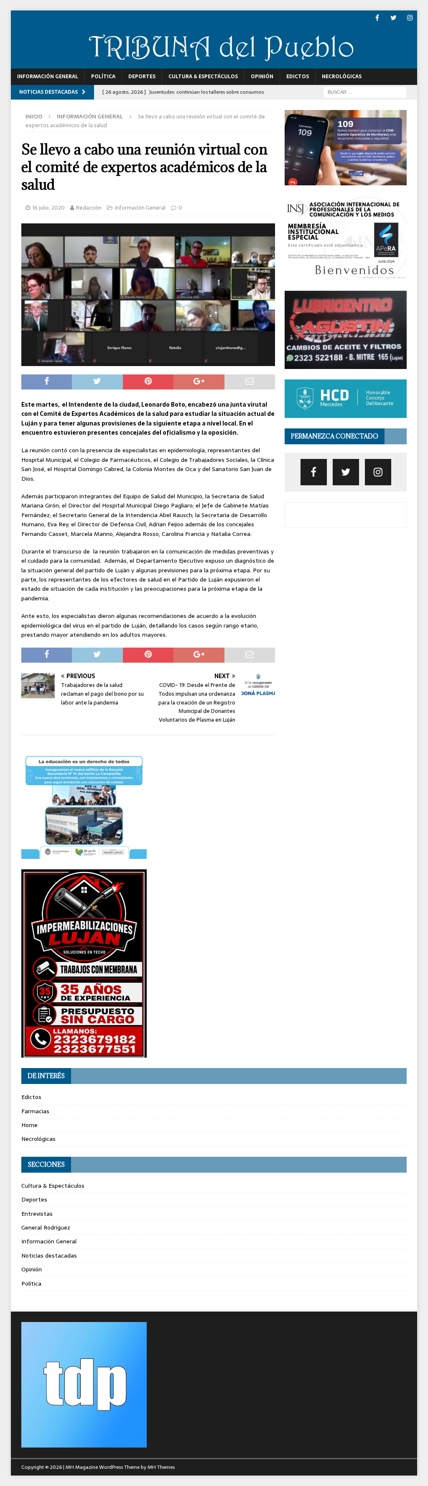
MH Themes (161, 1467)
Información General (47, 76)
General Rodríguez (45, 1227)
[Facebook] (377, 17)
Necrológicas (342, 76)
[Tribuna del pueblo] (214, 63)
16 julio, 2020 (48, 207)
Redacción (89, 207)
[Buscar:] (365, 91)
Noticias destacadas (49, 1255)
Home (29, 1125)
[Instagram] (410, 17)
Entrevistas (37, 1213)
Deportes (141, 76)
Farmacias (35, 1111)
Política (103, 76)
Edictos (297, 76)
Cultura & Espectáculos (203, 76)
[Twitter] (393, 17)
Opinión (262, 76)
